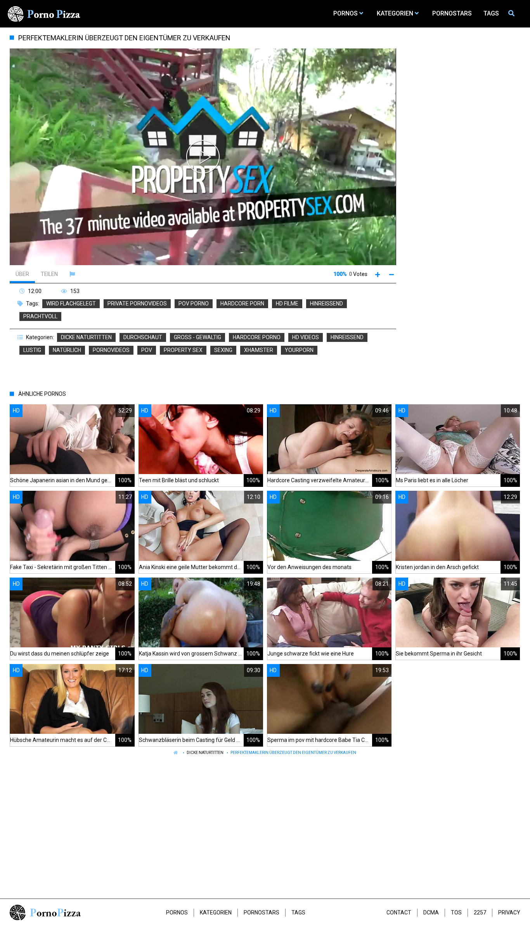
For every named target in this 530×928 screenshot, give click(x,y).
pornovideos (111, 350)
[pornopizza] (45, 13)
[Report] (73, 274)
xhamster (258, 350)
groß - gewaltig (197, 337)
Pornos (177, 912)
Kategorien (216, 912)
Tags (298, 912)
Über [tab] (22, 274)
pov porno (193, 303)
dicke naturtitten (86, 337)
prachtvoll (40, 316)
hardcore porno (257, 337)
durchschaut (142, 337)
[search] (512, 13)
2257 (480, 912)
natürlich (67, 350)
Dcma (431, 912)
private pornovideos (137, 303)
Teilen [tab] (49, 274)
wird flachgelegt (71, 303)
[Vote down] (391, 274)
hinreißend (326, 303)
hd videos (305, 337)
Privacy (509, 912)
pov (146, 350)
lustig (32, 350)
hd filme (287, 303)
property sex (183, 350)
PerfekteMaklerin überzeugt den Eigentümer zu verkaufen (293, 752)
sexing (223, 350)
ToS (456, 912)
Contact (398, 912)
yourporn (299, 350)
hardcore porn (242, 303)
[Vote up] (377, 274)
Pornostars (261, 912)
